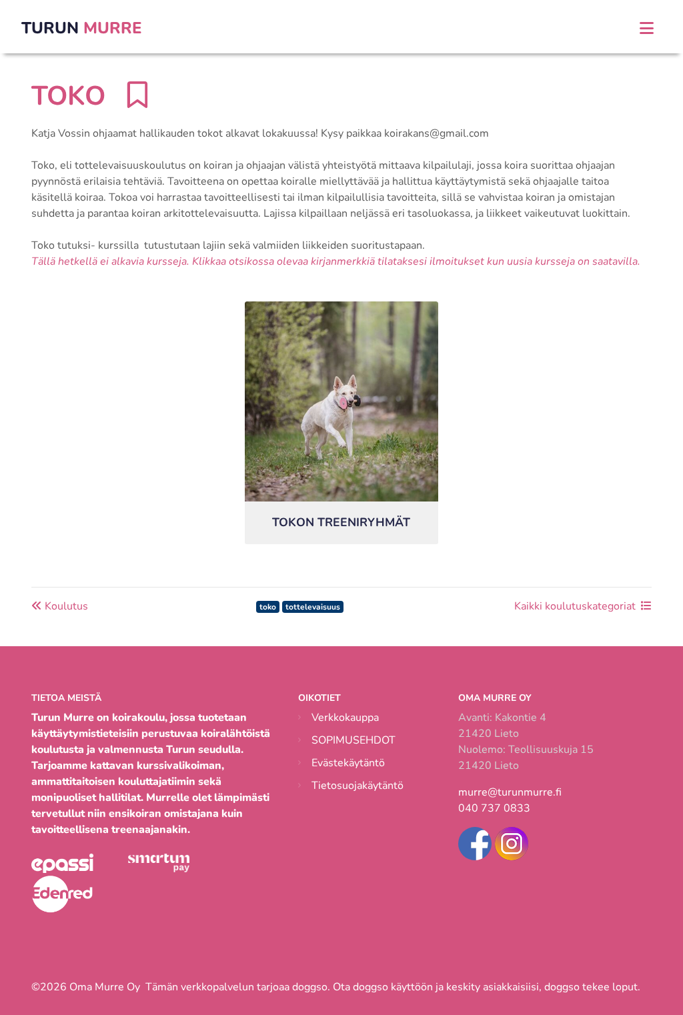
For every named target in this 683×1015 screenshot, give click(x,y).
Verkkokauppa (345, 717)
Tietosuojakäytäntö (357, 785)
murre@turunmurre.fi (510, 792)
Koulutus (65, 606)
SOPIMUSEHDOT (353, 740)
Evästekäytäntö (348, 763)
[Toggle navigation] (647, 28)
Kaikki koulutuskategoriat (575, 606)
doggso (309, 987)
